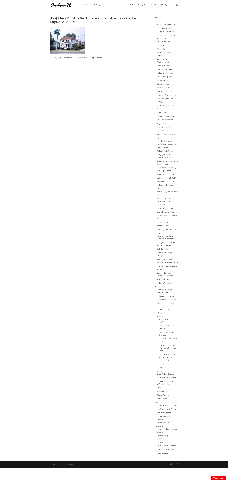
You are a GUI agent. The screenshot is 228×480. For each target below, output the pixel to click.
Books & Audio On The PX (167, 222)
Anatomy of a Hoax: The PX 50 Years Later (167, 162)
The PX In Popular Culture (166, 116)
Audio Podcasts (163, 279)
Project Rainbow (163, 123)
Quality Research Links (165, 31)
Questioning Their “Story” (166, 299)
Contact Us (161, 45)
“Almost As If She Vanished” (167, 174)
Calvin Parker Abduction (166, 374)
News (159, 388)
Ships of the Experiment (166, 84)
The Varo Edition (163, 80)
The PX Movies (162, 112)
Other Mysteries (166, 5)
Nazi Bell (153, 5)
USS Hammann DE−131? (166, 178)
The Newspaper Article (165, 105)
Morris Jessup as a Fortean (167, 212)
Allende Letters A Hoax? (166, 198)
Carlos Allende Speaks (165, 151)
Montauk (130, 5)
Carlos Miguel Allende (165, 73)
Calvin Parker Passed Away (167, 377)
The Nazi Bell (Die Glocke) (167, 405)
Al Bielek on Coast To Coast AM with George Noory (167, 348)
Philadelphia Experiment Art (167, 263)
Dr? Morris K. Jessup (164, 77)
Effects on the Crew (164, 91)
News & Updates (163, 127)
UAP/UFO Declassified (165, 449)
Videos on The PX (163, 226)
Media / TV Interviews (165, 131)
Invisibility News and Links (167, 229)
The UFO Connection (165, 120)
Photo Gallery (162, 399)
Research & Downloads (166, 134)
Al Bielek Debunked (164, 316)
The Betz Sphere (163, 442)
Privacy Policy (162, 49)
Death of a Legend (164, 109)
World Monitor (162, 453)
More (111, 5)
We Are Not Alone (165, 361)
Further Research (163, 395)
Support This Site (163, 42)
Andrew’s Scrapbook (164, 283)
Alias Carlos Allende (164, 141)
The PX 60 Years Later (165, 208)
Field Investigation (164, 412)
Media (120, 5)
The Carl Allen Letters (165, 69)
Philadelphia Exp (99, 5)
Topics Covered (163, 62)
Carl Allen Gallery (163, 249)
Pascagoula (141, 5)
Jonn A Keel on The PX (165, 181)
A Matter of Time (163, 88)
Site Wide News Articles (166, 24)
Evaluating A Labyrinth (165, 296)
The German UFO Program (167, 409)
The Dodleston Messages (167, 446)
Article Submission (164, 28)
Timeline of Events (164, 66)
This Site (86, 5)
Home (159, 20)
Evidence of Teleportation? (167, 95)
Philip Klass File (162, 391)
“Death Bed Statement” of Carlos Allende (167, 146)
